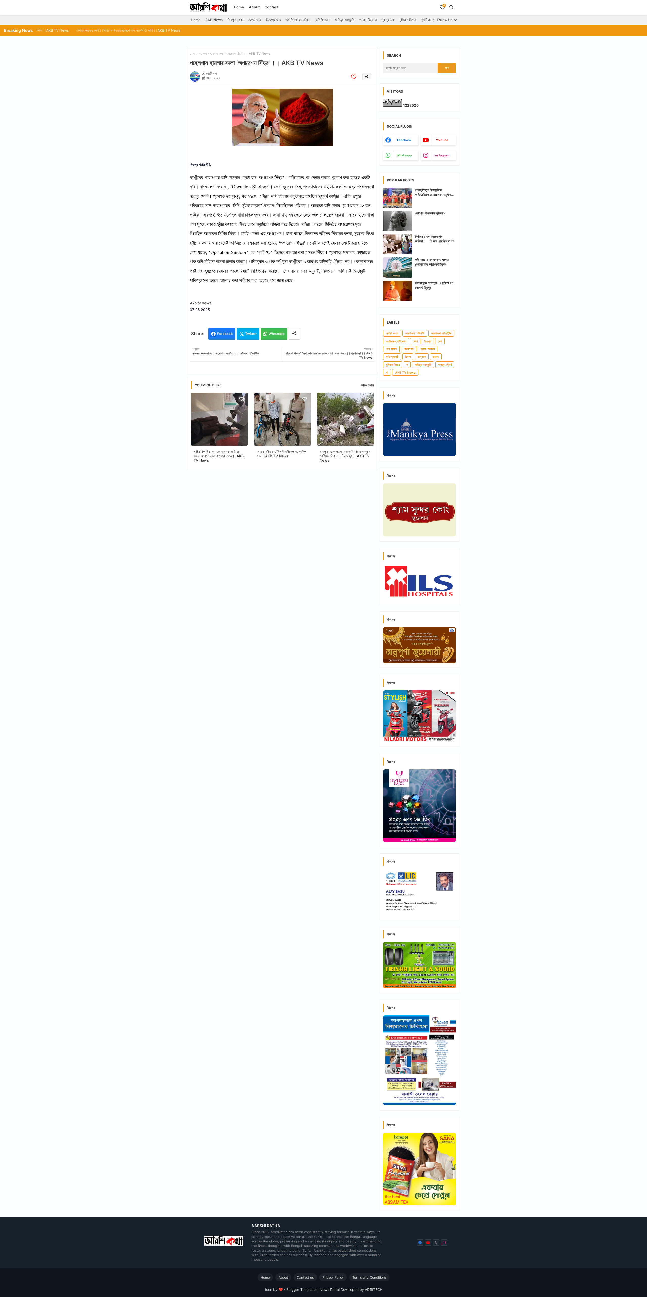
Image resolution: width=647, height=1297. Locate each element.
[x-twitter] (436, 1242)
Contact (271, 7)
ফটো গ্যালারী (392, 357)
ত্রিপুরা (427, 341)
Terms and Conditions (369, 1277)
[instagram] (444, 1242)
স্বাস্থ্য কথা (388, 20)
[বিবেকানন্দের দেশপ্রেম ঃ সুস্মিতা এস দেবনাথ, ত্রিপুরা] (397, 291)
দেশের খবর (254, 20)
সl (387, 372)
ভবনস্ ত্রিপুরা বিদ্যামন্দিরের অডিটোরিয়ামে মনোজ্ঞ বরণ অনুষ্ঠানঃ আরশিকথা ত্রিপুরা (433, 192)
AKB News (214, 20)
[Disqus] (282, 539)
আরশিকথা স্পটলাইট (414, 333)
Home (239, 7)
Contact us (305, 1277)
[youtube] (428, 1242)
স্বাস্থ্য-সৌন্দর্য (445, 365)
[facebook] (420, 1242)
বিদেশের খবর (273, 20)
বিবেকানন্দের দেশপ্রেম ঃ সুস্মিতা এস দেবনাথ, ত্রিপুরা (434, 285)
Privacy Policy (333, 1277)
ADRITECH (373, 1289)
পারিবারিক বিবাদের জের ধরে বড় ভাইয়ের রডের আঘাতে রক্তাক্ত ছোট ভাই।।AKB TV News (219, 455)
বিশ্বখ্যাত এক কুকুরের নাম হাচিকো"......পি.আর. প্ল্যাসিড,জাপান (434, 238)
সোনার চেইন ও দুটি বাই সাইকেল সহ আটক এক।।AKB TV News (281, 453)
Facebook (225, 334)
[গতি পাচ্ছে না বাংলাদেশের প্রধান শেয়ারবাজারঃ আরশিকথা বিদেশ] (397, 267)
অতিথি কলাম (322, 20)
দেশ (440, 341)
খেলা (415, 341)
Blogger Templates (301, 1289)
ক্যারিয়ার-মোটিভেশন (433, 20)
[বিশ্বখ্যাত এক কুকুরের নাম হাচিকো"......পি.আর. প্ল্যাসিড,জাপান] (397, 244)
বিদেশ (408, 357)
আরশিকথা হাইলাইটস (298, 20)
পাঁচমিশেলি (408, 349)
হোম (192, 53)
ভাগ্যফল (422, 357)
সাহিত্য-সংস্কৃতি (344, 20)
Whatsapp (277, 334)
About (254, 7)
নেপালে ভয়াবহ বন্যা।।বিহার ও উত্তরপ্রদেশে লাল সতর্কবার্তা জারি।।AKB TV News (61, 30)
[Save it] (353, 77)
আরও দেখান (367, 385)
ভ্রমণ (436, 357)
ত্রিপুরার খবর (235, 20)
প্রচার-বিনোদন (368, 20)
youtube (442, 140)
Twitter (251, 334)
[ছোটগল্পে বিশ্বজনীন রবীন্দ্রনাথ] (397, 221)
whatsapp (404, 155)
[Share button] (294, 334)
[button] (451, 7)
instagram (442, 155)
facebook (404, 140)
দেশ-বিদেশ (391, 349)
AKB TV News (405, 372)
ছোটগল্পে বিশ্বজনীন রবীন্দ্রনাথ (430, 213)
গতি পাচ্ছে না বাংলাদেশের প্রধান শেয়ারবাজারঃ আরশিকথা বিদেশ (432, 262)
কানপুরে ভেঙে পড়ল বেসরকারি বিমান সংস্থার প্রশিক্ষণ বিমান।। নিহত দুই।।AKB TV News (345, 455)
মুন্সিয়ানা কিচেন (408, 20)
